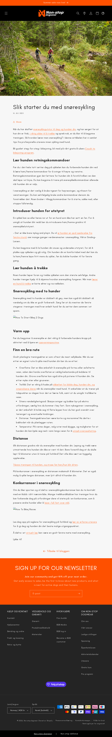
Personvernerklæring (64, 720)
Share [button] (19, 122)
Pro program (87, 674)
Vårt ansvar (86, 628)
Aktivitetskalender (90, 654)
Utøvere (85, 661)
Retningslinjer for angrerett (94, 724)
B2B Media (62, 624)
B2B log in (61, 631)
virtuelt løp (32, 532)
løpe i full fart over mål (56, 502)
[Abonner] (79, 593)
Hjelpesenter (13, 624)
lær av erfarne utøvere (84, 521)
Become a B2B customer (63, 640)
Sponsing (85, 641)
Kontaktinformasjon (82, 720)
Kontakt (11, 618)
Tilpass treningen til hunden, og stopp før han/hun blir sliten (45, 464)
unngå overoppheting (84, 431)
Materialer (37, 634)
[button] (6, 13)
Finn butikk (62, 618)
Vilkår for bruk (99, 720)
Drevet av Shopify (45, 721)
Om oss (85, 621)
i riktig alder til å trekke (42, 133)
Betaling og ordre (15, 631)
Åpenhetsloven (88, 647)
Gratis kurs (86, 667)
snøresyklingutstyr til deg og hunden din (54, 129)
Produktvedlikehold (41, 628)
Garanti (35, 621)
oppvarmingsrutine (49, 342)
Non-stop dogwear (31, 721)
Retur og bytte (14, 644)
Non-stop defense (69, 733)
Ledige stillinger (89, 634)
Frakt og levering (15, 638)
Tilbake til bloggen (58, 551)
